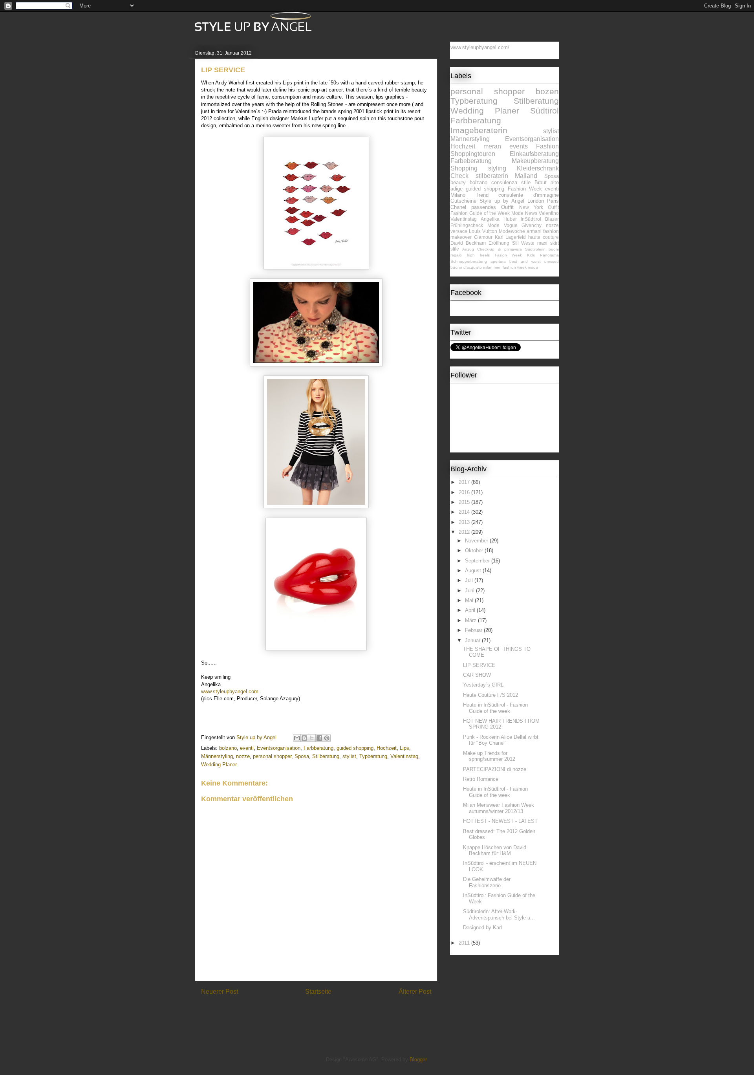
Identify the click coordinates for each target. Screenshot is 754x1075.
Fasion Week (508, 255)
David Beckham (468, 242)
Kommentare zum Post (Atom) (329, 1012)
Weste (527, 242)
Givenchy (532, 225)
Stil (515, 242)
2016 (465, 492)
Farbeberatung (471, 160)
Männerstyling (217, 756)
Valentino (549, 213)
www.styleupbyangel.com (229, 691)
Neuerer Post (219, 991)
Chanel (458, 207)
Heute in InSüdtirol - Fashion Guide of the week (495, 708)
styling (497, 168)
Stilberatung (325, 756)
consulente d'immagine (528, 195)
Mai (470, 600)
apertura (498, 261)
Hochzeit (387, 748)
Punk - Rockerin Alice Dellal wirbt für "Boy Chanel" (500, 740)
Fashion (547, 146)
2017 (465, 482)
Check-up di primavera (499, 249)
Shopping (464, 168)
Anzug (468, 249)
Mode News (524, 213)
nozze (243, 756)
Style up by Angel (501, 201)
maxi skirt (548, 242)
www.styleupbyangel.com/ (479, 47)
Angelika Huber (499, 219)
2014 (465, 512)
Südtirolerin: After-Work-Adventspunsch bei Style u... (499, 914)
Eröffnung (499, 242)
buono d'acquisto (466, 267)
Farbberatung (318, 748)
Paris (553, 201)
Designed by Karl (482, 927)
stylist (349, 756)
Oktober (475, 550)
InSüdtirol (531, 219)
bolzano (228, 748)
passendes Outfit (492, 207)
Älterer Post (415, 991)
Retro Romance (480, 779)
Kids (531, 255)
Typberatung (373, 756)
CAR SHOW (477, 675)
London (535, 201)
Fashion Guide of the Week (480, 213)
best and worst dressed (534, 261)
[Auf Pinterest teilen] (327, 738)
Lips (404, 748)
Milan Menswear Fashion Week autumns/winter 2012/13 (498, 808)
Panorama (549, 255)
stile (454, 248)
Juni (470, 590)
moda (533, 267)
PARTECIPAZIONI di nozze (494, 769)
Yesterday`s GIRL (483, 685)
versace (458, 231)
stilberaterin (492, 175)
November (477, 541)
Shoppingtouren (472, 153)
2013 (465, 522)
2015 (465, 502)
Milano (457, 195)
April (471, 610)
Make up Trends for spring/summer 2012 (489, 756)
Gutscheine (463, 201)
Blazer (552, 219)
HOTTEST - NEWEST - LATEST (500, 821)
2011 (465, 943)
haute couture (543, 237)
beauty (458, 182)
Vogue (511, 225)
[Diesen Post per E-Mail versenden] (297, 738)
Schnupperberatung (468, 261)
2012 (465, 532)
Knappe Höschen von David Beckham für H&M (494, 850)
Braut (540, 182)
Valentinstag (404, 756)
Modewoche (512, 231)
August (474, 570)
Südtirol (544, 110)
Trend (482, 195)
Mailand (526, 175)
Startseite (318, 991)
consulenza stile (511, 182)
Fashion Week (525, 189)
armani (534, 231)
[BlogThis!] (304, 738)
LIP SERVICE (479, 665)
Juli (469, 580)
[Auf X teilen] (312, 738)
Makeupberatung (535, 160)
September (478, 561)
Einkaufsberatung (534, 153)
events (518, 146)
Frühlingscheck (466, 225)
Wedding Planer (219, 764)
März (471, 620)
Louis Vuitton (483, 231)
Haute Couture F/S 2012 (490, 695)
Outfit (553, 207)
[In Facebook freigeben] (319, 738)
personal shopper (272, 756)
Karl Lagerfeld (510, 237)
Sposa (302, 756)
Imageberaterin (478, 130)
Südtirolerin (535, 249)
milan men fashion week (505, 267)
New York (531, 207)
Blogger (418, 1059)
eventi (247, 748)
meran (492, 146)
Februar (474, 630)
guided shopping (355, 748)
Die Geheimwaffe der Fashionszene (487, 882)
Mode (493, 225)
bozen (547, 91)
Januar (473, 640)
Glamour (483, 237)
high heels (478, 255)
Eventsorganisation (278, 748)
